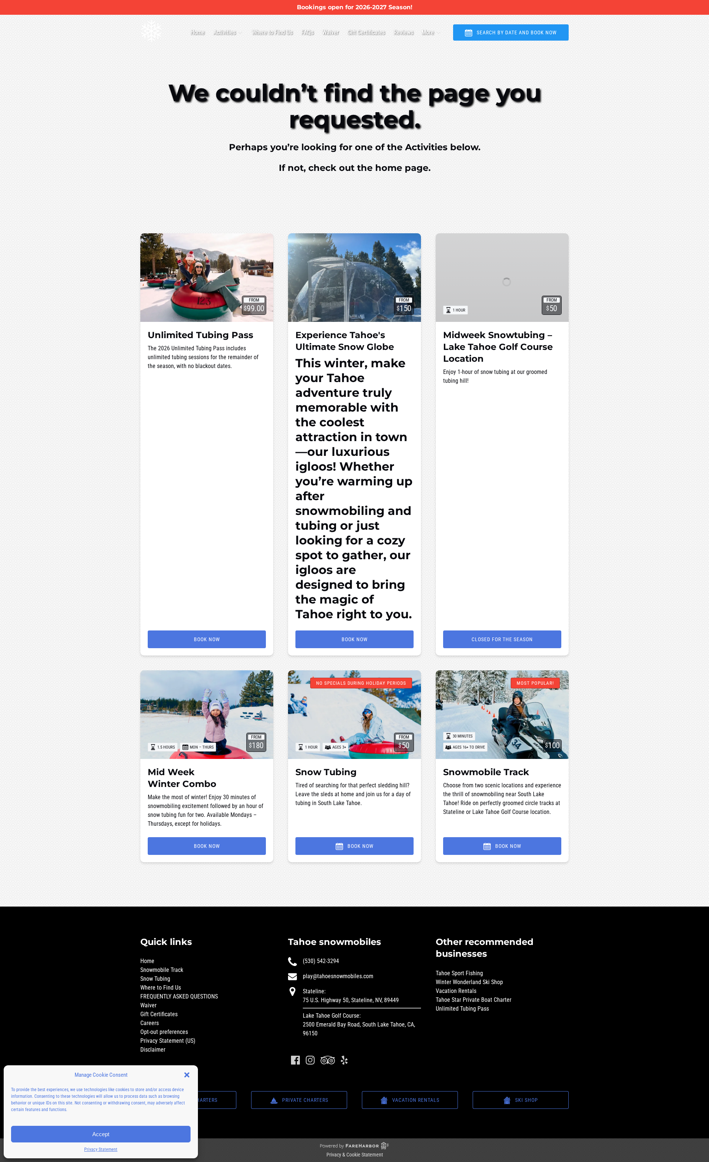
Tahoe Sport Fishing (459, 973)
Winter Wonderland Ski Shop (469, 982)
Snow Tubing (326, 772)
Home (198, 32)
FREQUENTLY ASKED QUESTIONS (179, 996)
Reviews (403, 32)
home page (401, 167)
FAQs (307, 32)
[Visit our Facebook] (295, 1060)
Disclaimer (152, 1049)
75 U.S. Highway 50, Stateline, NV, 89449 (351, 1000)
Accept (100, 1134)
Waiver (330, 32)
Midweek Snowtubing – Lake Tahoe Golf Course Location (498, 347)
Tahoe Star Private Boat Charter (473, 999)
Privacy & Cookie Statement (354, 1155)
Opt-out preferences (164, 1031)
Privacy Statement (100, 1149)
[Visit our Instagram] (310, 1060)
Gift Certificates (366, 32)
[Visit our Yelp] (344, 1060)
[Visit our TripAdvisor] (328, 1060)
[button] (187, 1075)
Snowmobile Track (486, 772)
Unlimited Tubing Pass (200, 335)
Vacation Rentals (456, 990)
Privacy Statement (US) (167, 1040)
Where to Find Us (272, 32)
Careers (149, 1023)
